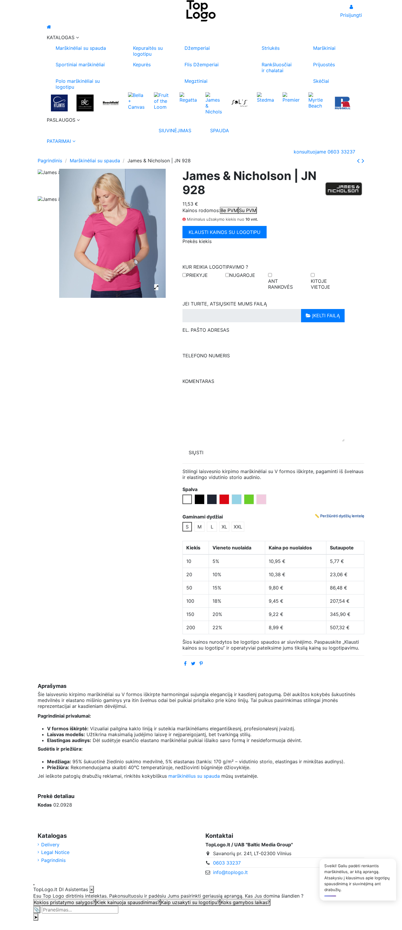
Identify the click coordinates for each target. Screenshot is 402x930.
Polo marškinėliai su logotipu (78, 84)
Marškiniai (324, 48)
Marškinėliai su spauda (81, 48)
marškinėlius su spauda (194, 776)
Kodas (45, 805)
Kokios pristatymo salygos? (64, 902)
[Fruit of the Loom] (162, 100)
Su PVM (247, 210)
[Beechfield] (110, 103)
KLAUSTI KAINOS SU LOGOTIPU (224, 232)
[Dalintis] (185, 663)
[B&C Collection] (85, 103)
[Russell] (342, 103)
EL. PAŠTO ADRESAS (205, 330)
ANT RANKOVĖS (280, 284)
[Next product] (363, 160)
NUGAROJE (242, 275)
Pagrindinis (53, 860)
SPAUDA (219, 130)
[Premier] (291, 97)
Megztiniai (196, 81)
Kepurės (142, 64)
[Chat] (33, 884)
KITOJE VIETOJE (320, 284)
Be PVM (229, 210)
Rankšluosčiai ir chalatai (277, 67)
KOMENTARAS (198, 381)
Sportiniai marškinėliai (80, 64)
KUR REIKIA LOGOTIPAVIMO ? (215, 267)
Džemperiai (197, 48)
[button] (201, 37)
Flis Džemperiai (202, 64)
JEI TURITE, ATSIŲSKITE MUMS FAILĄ (224, 304)
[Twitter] (193, 663)
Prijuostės (324, 64)
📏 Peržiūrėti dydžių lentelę (339, 515)
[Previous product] (359, 160)
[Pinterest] (201, 663)
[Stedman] (265, 97)
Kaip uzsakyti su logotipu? (190, 902)
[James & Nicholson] (213, 103)
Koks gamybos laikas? (245, 902)
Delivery (50, 845)
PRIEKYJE (197, 275)
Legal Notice (55, 852)
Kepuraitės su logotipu (148, 51)
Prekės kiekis (197, 241)
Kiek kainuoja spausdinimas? (128, 902)
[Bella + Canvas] (136, 100)
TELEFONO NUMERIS (206, 356)
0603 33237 (227, 863)
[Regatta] (188, 97)
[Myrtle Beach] (316, 100)
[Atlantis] (59, 103)
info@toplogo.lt (230, 872)
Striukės (271, 48)
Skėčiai (321, 81)
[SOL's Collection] (239, 103)
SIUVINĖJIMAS (175, 130)
